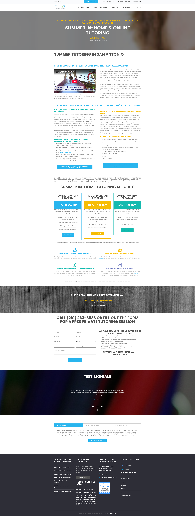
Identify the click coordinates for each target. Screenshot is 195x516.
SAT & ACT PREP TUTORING (101, 7)
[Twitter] (60, 1)
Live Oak (79, 499)
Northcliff (93, 499)
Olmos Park (85, 499)
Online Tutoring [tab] (122, 425)
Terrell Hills (84, 503)
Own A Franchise (137, 1)
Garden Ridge (85, 495)
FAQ (114, 1)
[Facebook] (58, 1)
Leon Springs (92, 497)
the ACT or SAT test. (65, 152)
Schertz (94, 501)
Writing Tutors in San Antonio (62, 474)
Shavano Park (80, 501)
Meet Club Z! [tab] (62, 425)
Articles (123, 488)
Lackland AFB (84, 497)
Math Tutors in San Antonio (62, 467)
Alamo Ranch (80, 494)
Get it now (68, 235)
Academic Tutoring (84, 7)
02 (93, 406)
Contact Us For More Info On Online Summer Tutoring (120, 165)
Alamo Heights (88, 494)
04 (102, 406)
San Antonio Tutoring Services (84, 489)
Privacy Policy (112, 513)
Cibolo (78, 495)
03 (97, 406)
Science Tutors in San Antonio (62, 477)
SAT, (135, 273)
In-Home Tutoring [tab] (93, 425)
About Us (123, 482)
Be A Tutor (120, 1)
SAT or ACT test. (85, 127)
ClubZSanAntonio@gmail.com (108, 477)
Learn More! (83, 477)
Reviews (109, 1)
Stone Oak (88, 501)
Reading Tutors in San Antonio (62, 470)
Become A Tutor (125, 478)
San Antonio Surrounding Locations (86, 492)
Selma (79, 503)
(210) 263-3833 (104, 474)
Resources (127, 1)
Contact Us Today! (97, 440)
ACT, (138, 273)
